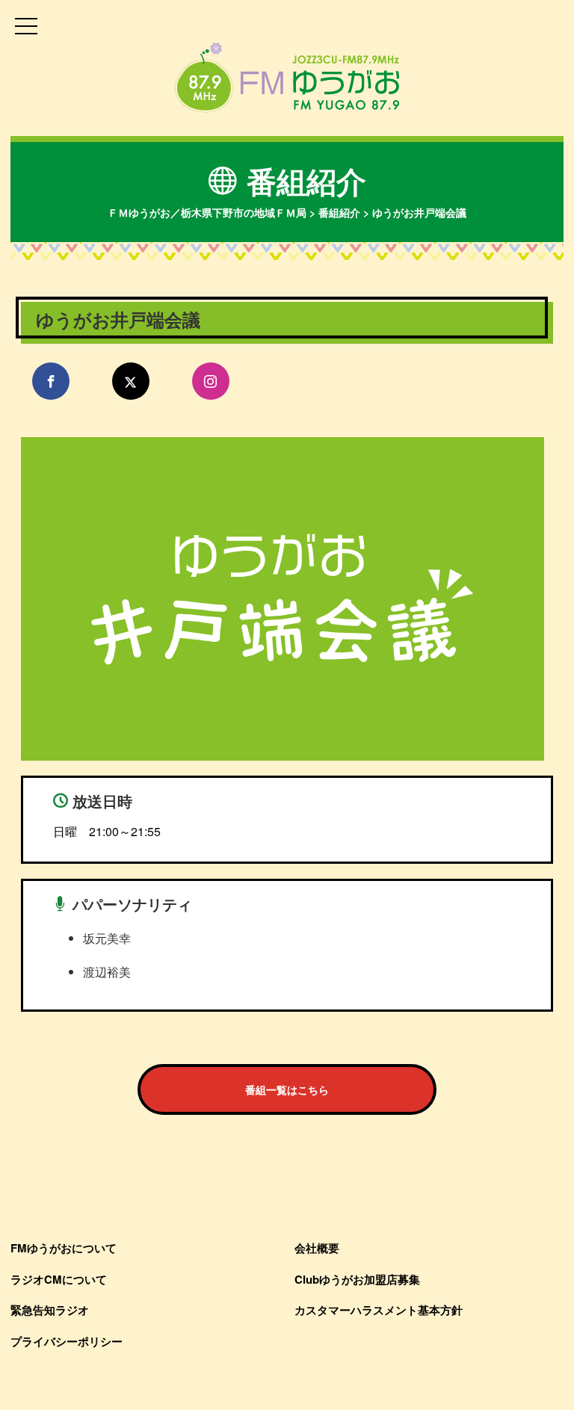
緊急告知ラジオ (49, 1310)
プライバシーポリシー (66, 1341)
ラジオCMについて (58, 1279)
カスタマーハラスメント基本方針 (378, 1310)
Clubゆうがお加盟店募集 (357, 1279)
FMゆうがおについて (63, 1248)
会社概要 (316, 1248)
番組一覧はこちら (287, 1089)
